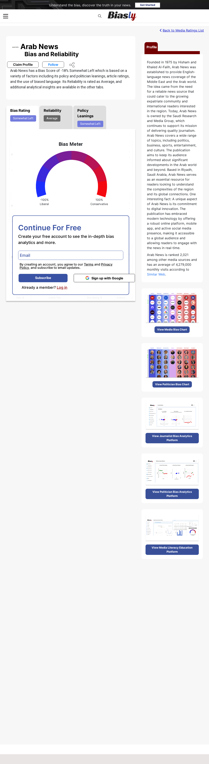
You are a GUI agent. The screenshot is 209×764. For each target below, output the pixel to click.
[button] (99, 16)
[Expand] (5, 16)
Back (183, 30)
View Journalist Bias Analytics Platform (172, 438)
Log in (62, 287)
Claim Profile (23, 65)
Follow (53, 65)
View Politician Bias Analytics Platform (172, 493)
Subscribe (43, 278)
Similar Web (156, 274)
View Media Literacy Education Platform (172, 549)
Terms (88, 264)
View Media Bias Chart (172, 329)
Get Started (147, 5)
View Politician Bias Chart (172, 384)
